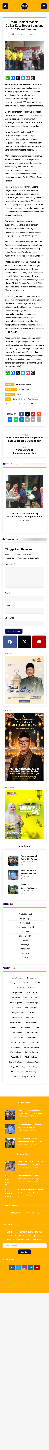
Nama (7, 593)
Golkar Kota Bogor (19, 399)
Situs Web (9, 618)
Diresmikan (16, 998)
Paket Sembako (33, 399)
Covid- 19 (36, 983)
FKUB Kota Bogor (31, 1008)
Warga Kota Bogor (28, 1077)
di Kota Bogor (32, 993)
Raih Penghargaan (31, 1052)
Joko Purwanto (31, 1017)
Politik (19, 394)
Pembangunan (32, 1032)
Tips (23, 1067)
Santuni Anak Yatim (32, 1062)
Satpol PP (14, 1067)
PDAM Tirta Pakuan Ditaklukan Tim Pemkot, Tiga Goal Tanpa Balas (30, 1193)
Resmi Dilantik (16, 1057)
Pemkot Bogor (18, 1037)
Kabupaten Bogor (16, 1022)
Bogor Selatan (24, 983)
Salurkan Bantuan (15, 1062)
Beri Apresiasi (32, 978)
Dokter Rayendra (16, 1003)
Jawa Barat (32, 1012)
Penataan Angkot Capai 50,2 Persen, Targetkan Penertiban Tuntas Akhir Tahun (30, 1113)
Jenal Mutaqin (17, 1017)
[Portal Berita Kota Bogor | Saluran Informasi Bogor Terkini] (24, 6)
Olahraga (25, 944)
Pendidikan (25, 520)
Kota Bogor (13, 1027)
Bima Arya (12, 983)
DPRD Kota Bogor (32, 1003)
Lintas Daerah (25, 936)
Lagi (37, 1027)
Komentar (10, 564)
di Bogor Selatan (17, 993)
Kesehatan (25, 931)
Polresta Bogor (15, 1047)
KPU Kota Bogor (26, 1027)
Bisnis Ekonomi (25, 914)
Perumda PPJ (31, 1037)
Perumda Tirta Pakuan (18, 1042)
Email (7, 605)
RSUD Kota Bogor (31, 1057)
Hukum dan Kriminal (25, 927)
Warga (16, 1077)
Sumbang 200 (28, 404)
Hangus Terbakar (18, 1012)
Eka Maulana (16, 1008)
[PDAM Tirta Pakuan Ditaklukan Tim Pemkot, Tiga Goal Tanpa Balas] (10, 1194)
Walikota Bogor (31, 1072)
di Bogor (31, 988)
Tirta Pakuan (33, 1067)
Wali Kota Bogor (17, 1072)
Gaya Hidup (25, 923)
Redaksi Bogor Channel (24, 384)
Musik (25, 940)
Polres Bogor (34, 1042)
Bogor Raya (25, 918)
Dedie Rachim (19, 988)
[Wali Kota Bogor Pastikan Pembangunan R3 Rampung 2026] (13, 889)
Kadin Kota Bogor (32, 1022)
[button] (5, 6)
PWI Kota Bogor (15, 1052)
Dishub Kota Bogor (30, 998)
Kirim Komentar (14, 631)
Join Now (24, 1252)
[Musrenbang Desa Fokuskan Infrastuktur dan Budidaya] (10, 1180)
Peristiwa (25, 953)
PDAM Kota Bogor (17, 1032)
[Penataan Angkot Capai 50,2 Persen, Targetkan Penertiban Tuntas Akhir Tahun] (13, 861)
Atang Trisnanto (17, 978)
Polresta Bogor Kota (31, 1047)
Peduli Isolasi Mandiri (13, 404)
